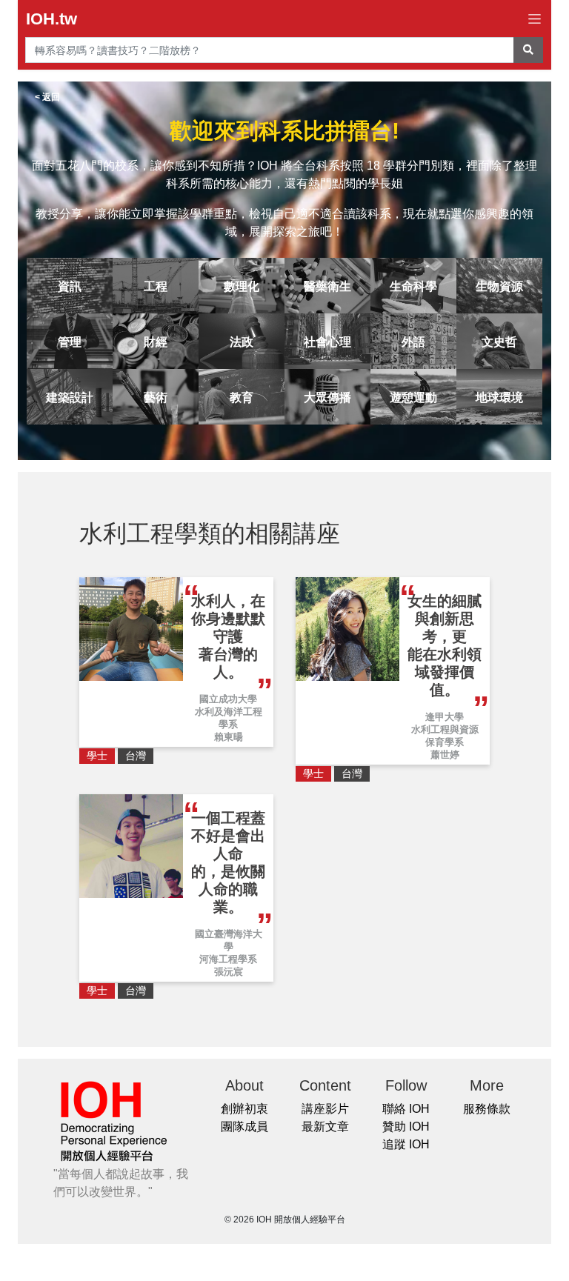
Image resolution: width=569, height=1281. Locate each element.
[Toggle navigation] (534, 18)
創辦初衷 (244, 1108)
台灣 (135, 756)
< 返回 (47, 97)
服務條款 (486, 1108)
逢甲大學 (444, 716)
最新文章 (325, 1126)
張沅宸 (228, 971)
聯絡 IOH (406, 1108)
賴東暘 (228, 736)
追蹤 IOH (406, 1144)
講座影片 (325, 1108)
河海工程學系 (228, 959)
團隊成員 (244, 1126)
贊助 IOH (406, 1126)
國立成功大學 (228, 699)
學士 (97, 756)
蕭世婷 (444, 754)
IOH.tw (51, 19)
